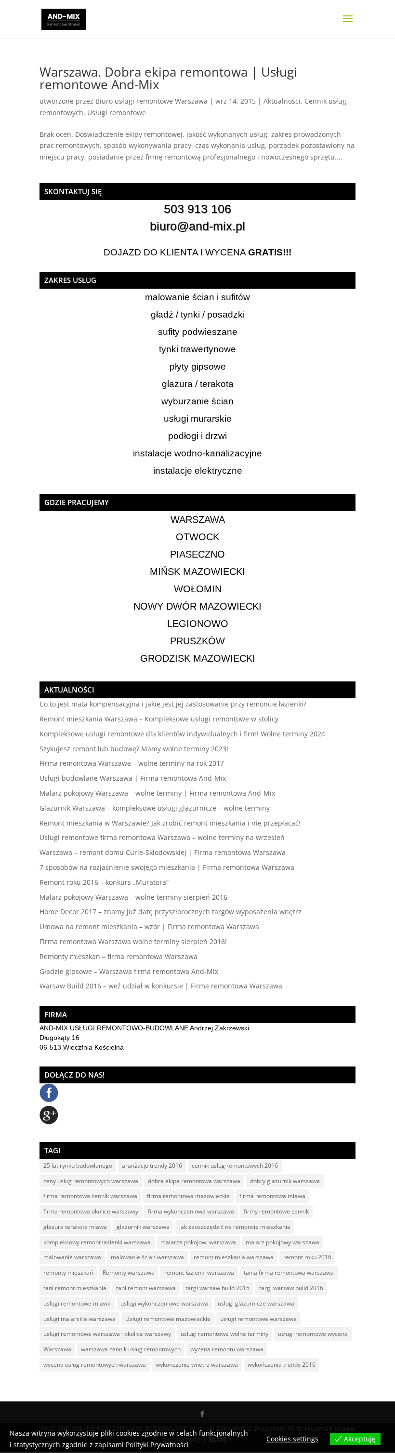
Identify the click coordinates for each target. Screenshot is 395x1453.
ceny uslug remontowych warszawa (90, 1181)
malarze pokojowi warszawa (198, 1242)
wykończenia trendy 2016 (282, 1364)
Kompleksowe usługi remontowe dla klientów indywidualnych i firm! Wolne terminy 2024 (182, 733)
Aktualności (282, 101)
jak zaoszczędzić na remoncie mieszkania (234, 1227)
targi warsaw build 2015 (217, 1288)
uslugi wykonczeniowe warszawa (164, 1303)
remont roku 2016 (307, 1257)
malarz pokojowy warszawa (282, 1242)
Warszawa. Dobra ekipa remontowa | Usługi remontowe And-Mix (168, 78)
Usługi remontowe (116, 112)
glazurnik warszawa (143, 1227)
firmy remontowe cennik (276, 1211)
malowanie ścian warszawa (147, 1257)
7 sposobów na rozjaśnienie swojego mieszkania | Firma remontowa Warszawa (167, 867)
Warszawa (57, 1349)
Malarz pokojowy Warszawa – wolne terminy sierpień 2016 (133, 897)
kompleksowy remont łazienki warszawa (97, 1242)
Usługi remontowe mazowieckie (168, 1319)
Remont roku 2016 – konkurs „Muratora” (104, 882)
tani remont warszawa (146, 1288)
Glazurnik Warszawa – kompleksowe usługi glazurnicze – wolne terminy (155, 808)
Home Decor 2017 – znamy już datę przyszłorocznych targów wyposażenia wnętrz (171, 911)
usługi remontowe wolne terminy (224, 1334)
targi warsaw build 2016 (291, 1288)
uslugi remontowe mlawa (77, 1303)
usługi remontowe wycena (313, 1334)
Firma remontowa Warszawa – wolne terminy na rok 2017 (132, 763)
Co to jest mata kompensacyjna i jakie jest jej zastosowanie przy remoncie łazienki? (173, 703)
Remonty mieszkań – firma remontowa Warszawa (119, 956)
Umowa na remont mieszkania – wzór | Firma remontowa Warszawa (149, 926)
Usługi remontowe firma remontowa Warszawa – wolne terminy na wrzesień (162, 837)
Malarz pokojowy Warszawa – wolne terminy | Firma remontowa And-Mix (157, 793)
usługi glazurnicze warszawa (256, 1303)
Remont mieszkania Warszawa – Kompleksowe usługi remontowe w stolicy (159, 718)
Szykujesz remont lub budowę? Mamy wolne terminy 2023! (134, 748)
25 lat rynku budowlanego (77, 1165)
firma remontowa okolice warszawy (90, 1211)
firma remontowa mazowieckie (188, 1196)
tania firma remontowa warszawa (289, 1272)
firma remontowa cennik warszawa (90, 1196)
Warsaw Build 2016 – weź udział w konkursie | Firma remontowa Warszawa (161, 985)
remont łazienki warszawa (199, 1272)
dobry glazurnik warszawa (285, 1181)
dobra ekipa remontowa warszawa (194, 1181)
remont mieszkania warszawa (234, 1257)
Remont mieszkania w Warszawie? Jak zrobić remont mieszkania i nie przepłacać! (170, 822)
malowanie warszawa (72, 1257)
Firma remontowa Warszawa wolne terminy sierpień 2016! (133, 941)
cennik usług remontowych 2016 (235, 1165)
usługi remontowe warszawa (258, 1319)
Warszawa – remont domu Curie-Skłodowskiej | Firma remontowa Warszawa (163, 852)
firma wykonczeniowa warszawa (191, 1211)
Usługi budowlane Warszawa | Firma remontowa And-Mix (133, 778)
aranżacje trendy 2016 (152, 1165)
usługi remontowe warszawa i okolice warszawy (107, 1334)
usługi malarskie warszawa (79, 1319)
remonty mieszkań (68, 1272)
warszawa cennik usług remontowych (131, 1349)
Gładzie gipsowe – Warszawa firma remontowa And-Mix (129, 971)
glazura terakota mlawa (75, 1227)
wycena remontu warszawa (226, 1349)
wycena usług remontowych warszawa (94, 1364)
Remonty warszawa (129, 1272)
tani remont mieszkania (74, 1288)
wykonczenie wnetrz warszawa (197, 1364)
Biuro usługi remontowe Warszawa (151, 101)
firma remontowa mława (272, 1196)
